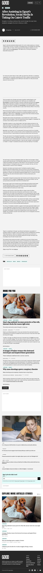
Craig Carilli (5, 358)
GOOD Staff (10, 329)
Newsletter (28, 561)
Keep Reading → (6, 346)
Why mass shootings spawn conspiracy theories (20, 369)
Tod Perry (5, 329)
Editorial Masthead (30, 562)
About (27, 557)
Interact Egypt (20, 179)
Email (4, 476)
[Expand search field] (36, 3)
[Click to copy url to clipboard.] (13, 41)
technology (24, 261)
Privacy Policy (22, 481)
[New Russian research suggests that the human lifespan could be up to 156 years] (21, 449)
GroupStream (23, 105)
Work (3, 443)
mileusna (16, 249)
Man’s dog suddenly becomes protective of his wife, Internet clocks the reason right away (21, 323)
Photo (4, 249)
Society (39, 559)
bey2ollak (9, 261)
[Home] (2, 8)
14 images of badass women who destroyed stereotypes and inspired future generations (18, 352)
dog (12, 334)
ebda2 (14, 261)
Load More (5, 387)
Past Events (15, 320)
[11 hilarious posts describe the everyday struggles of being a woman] (21, 546)
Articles (7, 7)
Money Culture (5, 460)
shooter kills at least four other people (15, 381)
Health (38, 562)
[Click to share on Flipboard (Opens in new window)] (9, 41)
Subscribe (30, 2)
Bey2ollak (18, 113)
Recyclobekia (6, 102)
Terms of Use (17, 481)
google (18, 261)
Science (39, 561)
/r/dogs (13, 339)
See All (38, 494)
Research (4, 448)
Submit (39, 479)
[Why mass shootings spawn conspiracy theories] (21, 540)
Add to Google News (36, 29)
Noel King (9, 30)
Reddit (32, 337)
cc (8, 249)
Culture (39, 564)
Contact (28, 559)
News (38, 557)
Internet (4, 454)
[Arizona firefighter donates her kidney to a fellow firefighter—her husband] (21, 467)
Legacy (10, 320)
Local (3, 467)
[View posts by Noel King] (3, 30)
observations (15, 49)
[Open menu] (39, 3)
